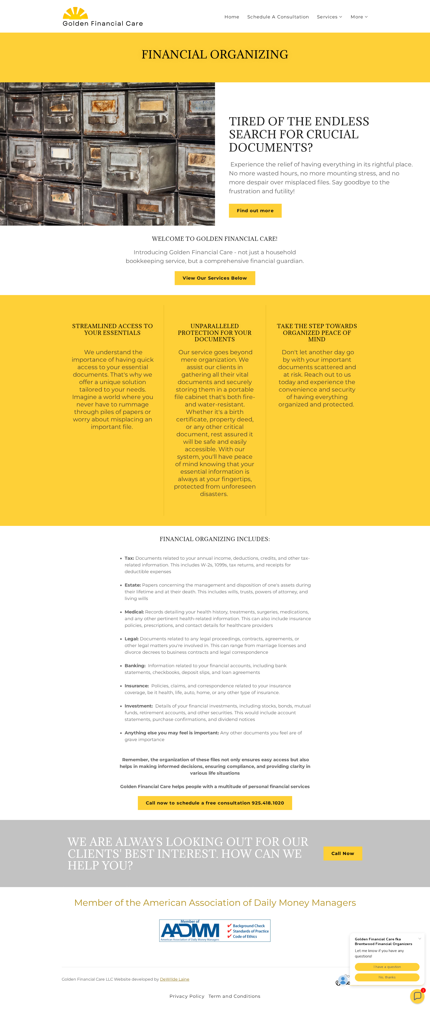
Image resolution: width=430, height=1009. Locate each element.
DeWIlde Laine (174, 979)
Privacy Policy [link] (187, 996)
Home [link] (232, 17)
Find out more (255, 210)
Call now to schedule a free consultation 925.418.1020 (215, 803)
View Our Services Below (215, 278)
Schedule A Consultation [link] (278, 17)
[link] (103, 16)
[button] (330, 17)
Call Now (342, 853)
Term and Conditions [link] (235, 996)
